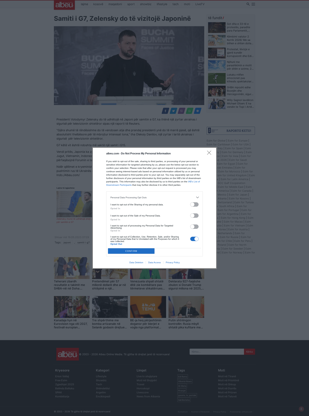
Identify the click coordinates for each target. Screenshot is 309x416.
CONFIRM (131, 251)
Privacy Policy (173, 262)
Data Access (154, 262)
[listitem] (154, 197)
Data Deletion (136, 262)
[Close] (210, 154)
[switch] (194, 204)
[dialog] (154, 208)
